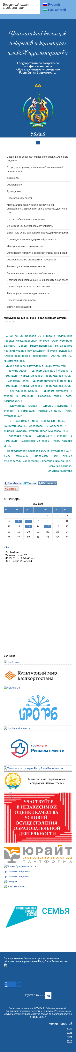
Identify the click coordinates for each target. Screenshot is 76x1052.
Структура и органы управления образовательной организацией (35, 169)
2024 (69, 1036)
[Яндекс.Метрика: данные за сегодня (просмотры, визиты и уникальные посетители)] (16, 965)
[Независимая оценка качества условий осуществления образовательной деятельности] (38, 793)
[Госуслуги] (38, 733)
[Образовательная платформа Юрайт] (38, 846)
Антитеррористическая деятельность (28, 293)
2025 (69, 1032)
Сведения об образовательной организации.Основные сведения (37, 158)
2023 (69, 1041)
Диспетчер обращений (19, 307)
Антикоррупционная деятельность (26, 266)
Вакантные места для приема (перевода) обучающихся (38, 232)
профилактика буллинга (17, 871)
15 (47, 526)
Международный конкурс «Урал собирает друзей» (35, 317)
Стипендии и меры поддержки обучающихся (31, 239)
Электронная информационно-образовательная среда (37, 280)
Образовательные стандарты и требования (31, 259)
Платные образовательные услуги (26, 219)
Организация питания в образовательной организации (37, 253)
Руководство (14, 191)
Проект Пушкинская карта (21, 300)
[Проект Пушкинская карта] (20, 866)
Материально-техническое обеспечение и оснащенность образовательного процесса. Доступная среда (37, 209)
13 (28, 526)
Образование (14, 184)
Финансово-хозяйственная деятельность (30, 226)
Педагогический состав (19, 198)
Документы (13, 178)
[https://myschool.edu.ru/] (15, 886)
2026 (69, 1028)
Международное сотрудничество (25, 246)
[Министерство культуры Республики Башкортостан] (34, 768)
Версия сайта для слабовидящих (16, 6)
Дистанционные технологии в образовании (31, 273)
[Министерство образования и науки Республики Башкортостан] (38, 773)
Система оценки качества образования (28, 286)
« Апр (7, 547)
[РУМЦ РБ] (11, 881)
